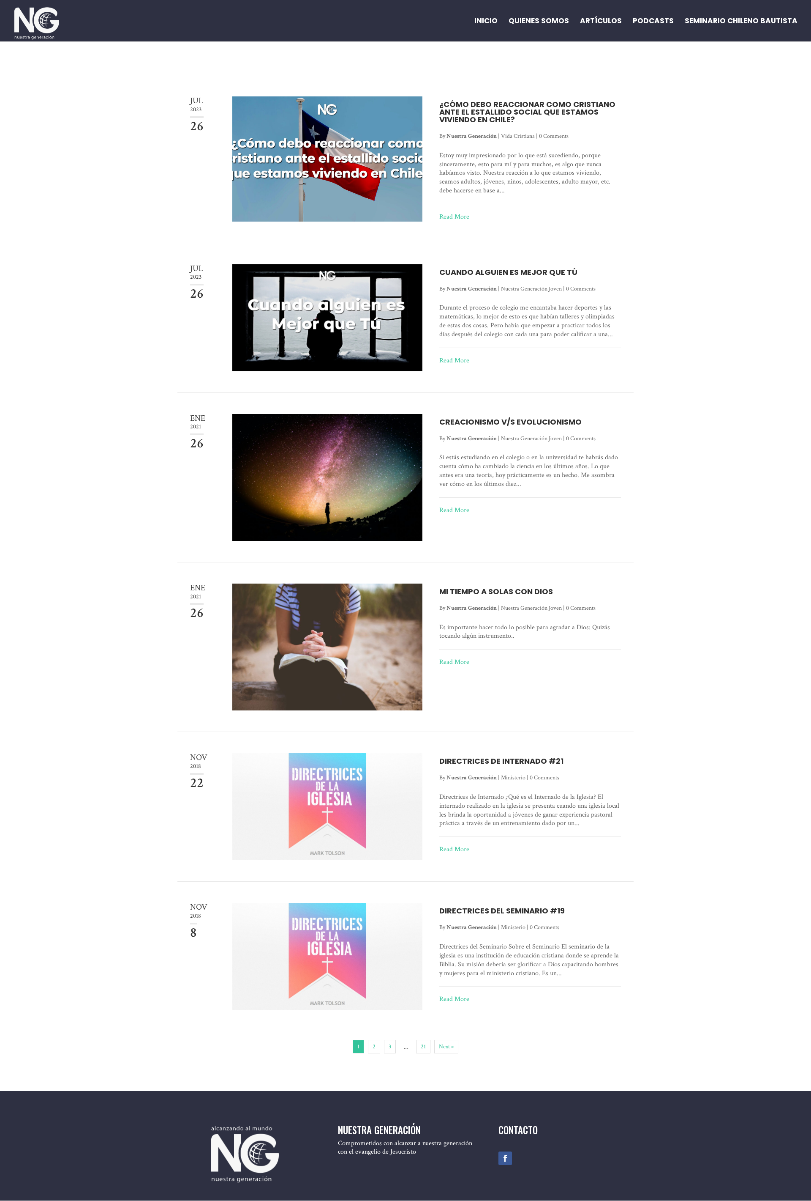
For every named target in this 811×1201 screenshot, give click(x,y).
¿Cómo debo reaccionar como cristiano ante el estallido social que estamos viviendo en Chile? (527, 112)
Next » (446, 1046)
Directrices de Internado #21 (501, 761)
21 (423, 1046)
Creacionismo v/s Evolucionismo (510, 422)
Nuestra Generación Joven (531, 289)
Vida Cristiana (518, 136)
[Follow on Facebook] (505, 1158)
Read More (454, 217)
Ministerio (513, 777)
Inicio (486, 22)
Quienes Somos (539, 22)
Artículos (601, 22)
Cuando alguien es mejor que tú (508, 272)
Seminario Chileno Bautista (741, 22)
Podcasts (653, 22)
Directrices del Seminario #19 (502, 910)
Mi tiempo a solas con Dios (496, 591)
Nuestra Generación (471, 136)
